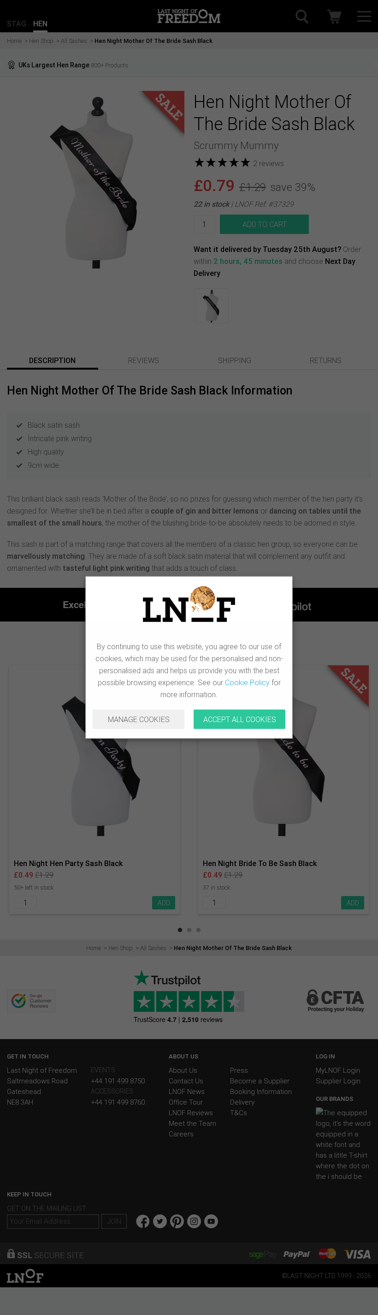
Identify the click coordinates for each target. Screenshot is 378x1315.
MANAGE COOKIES (139, 719)
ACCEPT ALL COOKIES (239, 719)
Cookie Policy (247, 682)
